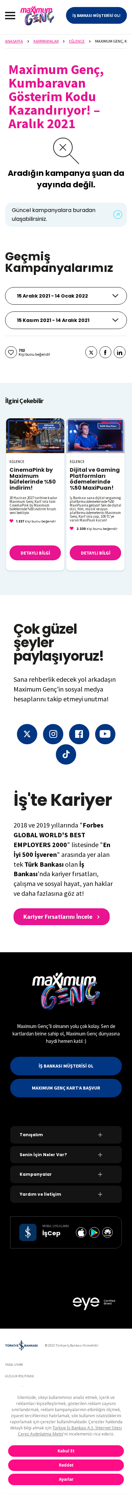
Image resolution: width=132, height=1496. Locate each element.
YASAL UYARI (14, 1364)
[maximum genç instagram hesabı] (53, 734)
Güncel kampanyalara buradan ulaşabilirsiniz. (53, 214)
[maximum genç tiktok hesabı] (66, 754)
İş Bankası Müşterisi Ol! (96, 15)
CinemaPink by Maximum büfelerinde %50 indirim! (32, 479)
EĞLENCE (77, 41)
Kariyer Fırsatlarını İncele (58, 916)
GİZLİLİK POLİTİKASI (19, 1376)
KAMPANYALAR (46, 41)
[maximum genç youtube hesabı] (105, 734)
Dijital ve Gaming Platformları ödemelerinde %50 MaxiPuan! (95, 479)
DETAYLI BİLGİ (35, 553)
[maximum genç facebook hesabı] (79, 734)
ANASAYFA (14, 41)
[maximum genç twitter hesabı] (27, 734)
